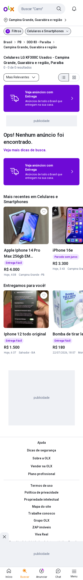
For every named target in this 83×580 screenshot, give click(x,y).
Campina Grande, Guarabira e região (30, 47)
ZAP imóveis (41, 527)
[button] (41, 9)
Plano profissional (41, 474)
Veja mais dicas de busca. (25, 150)
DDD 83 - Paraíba (39, 42)
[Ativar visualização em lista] (63, 77)
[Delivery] (14, 98)
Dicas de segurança (41, 450)
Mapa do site (41, 506)
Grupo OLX (41, 520)
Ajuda (41, 442)
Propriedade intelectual (41, 499)
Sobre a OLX (41, 458)
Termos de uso (41, 485)
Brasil (8, 42)
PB (19, 42)
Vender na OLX (41, 466)
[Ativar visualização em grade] (74, 77)
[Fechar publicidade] (4, 536)
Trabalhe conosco (41, 513)
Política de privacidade (41, 492)
